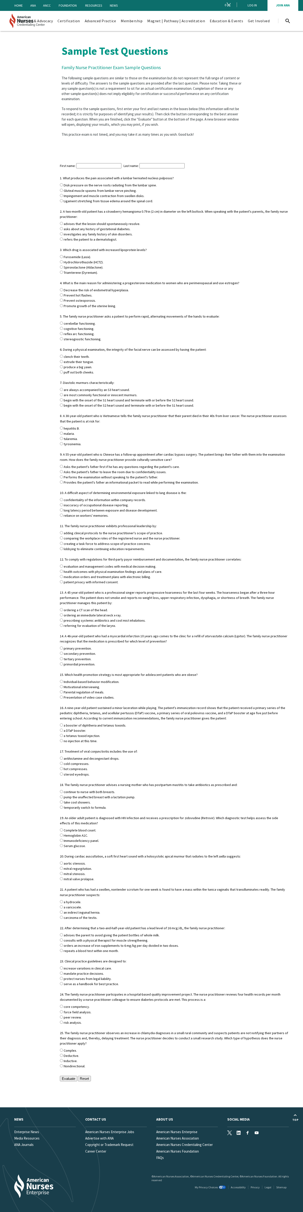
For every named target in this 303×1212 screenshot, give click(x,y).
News (114, 5)
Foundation (68, 5)
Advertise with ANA (99, 1138)
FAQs (160, 1157)
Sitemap (281, 1187)
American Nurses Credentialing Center (184, 1144)
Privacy (255, 1187)
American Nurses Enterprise (176, 1132)
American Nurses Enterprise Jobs (109, 1132)
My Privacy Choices (206, 1187)
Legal (268, 1187)
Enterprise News (26, 1132)
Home (18, 5)
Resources (93, 5)
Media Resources (27, 1138)
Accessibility (238, 1187)
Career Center (95, 1151)
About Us (164, 1119)
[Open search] (287, 21)
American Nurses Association (177, 1138)
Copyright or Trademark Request (109, 1144)
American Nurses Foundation (177, 1151)
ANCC (47, 5)
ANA (33, 5)
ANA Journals (24, 1144)
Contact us (95, 1119)
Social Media (238, 1119)
